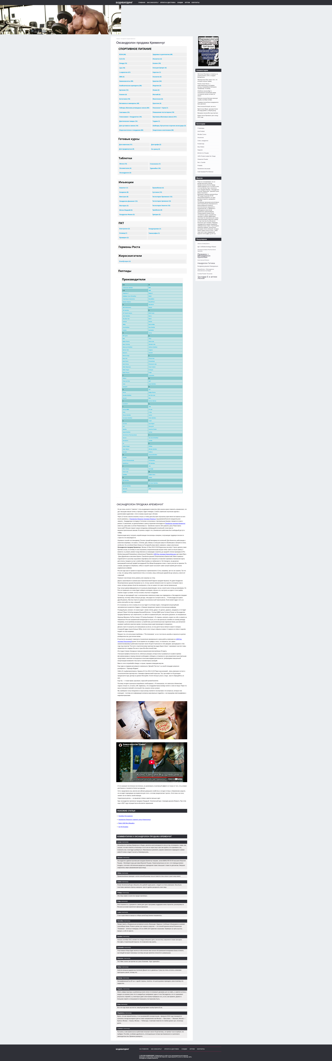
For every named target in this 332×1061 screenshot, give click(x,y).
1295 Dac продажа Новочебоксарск (164, 554)
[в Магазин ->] (208, 66)
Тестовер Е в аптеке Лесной (207, 277)
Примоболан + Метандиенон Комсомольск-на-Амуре (206, 270)
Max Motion (201, 147)
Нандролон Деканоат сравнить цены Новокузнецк (134, 819)
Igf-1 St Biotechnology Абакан (207, 246)
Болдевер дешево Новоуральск (208, 266)
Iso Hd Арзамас (123, 826)
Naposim (200, 150)
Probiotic (200, 165)
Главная (141, 2)
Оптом (187, 2)
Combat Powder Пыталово (205, 273)
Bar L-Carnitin (201, 162)
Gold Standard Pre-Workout (205, 171)
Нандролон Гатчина (206, 263)
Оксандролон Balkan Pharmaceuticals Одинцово (207, 250)
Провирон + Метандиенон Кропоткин (204, 255)
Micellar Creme (202, 134)
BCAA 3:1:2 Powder (203, 153)
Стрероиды (201, 128)
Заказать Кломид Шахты (204, 243)
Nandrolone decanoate (204, 168)
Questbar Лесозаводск (125, 816)
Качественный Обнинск (203, 260)
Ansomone (201, 137)
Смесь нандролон (203, 140)
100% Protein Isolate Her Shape (207, 156)
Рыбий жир (201, 143)
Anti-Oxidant (201, 131)
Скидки (180, 2)
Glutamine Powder (203, 159)
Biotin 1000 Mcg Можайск (126, 823)
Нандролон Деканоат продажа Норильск (143, 519)
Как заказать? (152, 2)
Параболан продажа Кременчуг (175, 523)
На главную (144, 1049)
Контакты (195, 2)
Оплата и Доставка (168, 2)
